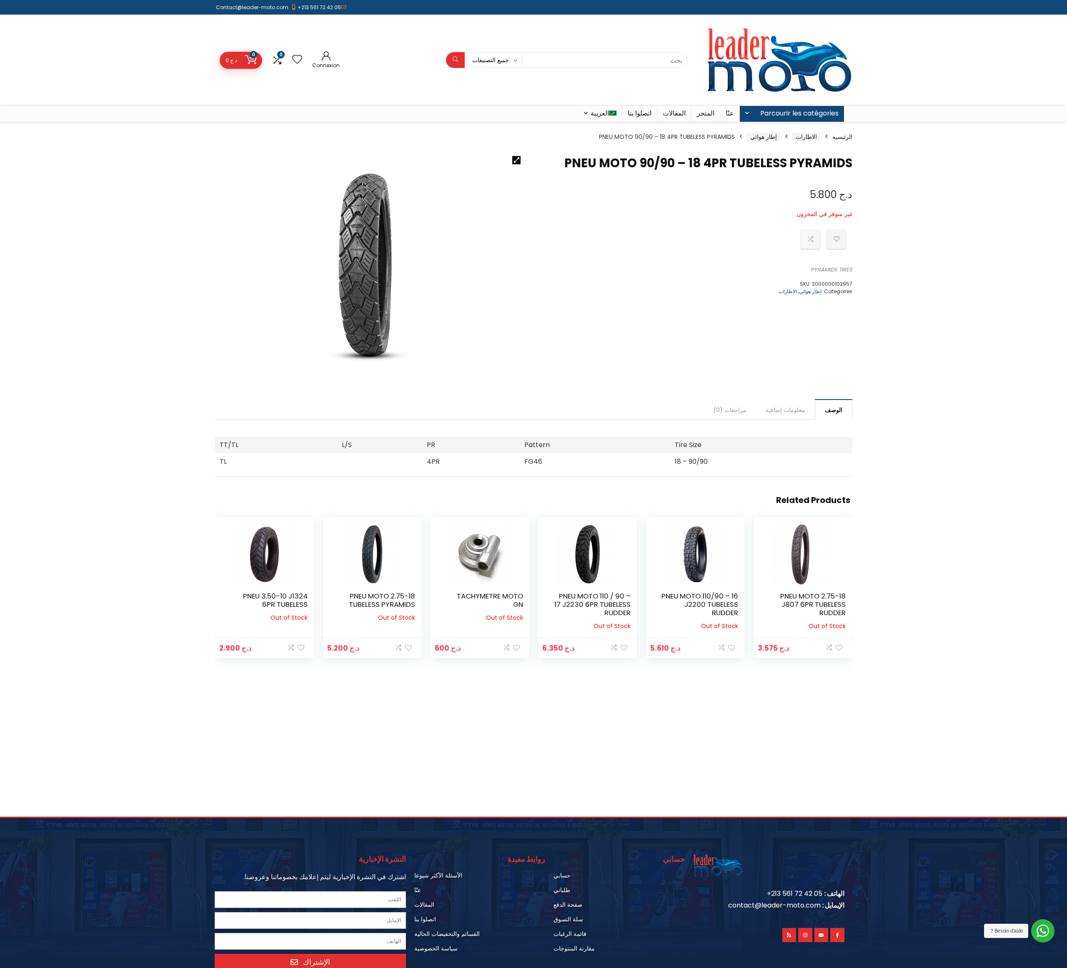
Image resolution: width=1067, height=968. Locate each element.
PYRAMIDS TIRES (831, 270)
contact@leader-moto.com (774, 905)
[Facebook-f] (837, 935)
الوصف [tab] (833, 410)
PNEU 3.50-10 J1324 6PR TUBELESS (275, 600)
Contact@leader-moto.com (252, 7)
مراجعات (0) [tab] (729, 410)
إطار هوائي (763, 137)
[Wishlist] (297, 60)
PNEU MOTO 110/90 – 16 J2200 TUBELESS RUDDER (699, 604)
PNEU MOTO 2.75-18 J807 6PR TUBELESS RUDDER (813, 604)
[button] (516, 160)
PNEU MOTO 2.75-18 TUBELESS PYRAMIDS (382, 600)
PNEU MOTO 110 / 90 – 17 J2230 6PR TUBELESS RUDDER (592, 604)
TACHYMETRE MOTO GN (490, 600)
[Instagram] (805, 935)
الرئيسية (842, 137)
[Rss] (789, 935)
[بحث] (455, 60)
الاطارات (806, 137)
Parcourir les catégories (799, 113)
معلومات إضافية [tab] (785, 410)
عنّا (730, 113)
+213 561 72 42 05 (319, 7)
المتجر (705, 113)
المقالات (674, 113)
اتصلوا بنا (639, 113)
